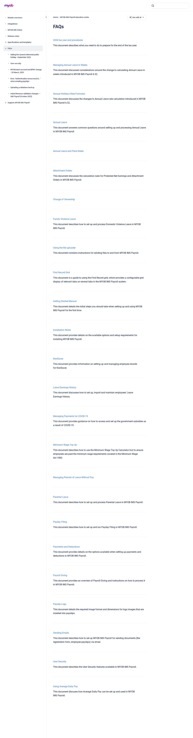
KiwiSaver (58, 358)
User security (15, 63)
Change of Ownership (64, 199)
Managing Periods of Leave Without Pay (73, 477)
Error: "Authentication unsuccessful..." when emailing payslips (25, 80)
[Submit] (153, 5)
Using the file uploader (64, 247)
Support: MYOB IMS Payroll (19, 103)
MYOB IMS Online (15, 30)
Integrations (12, 24)
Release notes (13, 36)
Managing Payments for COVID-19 (70, 416)
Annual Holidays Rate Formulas (69, 93)
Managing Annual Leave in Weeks (70, 65)
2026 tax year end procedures (68, 40)
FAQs (10, 48)
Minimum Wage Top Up (65, 444)
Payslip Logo (59, 604)
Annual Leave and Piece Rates (68, 151)
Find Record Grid (61, 272)
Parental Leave (60, 497)
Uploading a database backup (22, 87)
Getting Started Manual (65, 301)
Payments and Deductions (66, 546)
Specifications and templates (19, 42)
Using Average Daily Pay (65, 686)
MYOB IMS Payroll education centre (74, 17)
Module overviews (15, 18)
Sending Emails (61, 632)
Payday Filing (60, 522)
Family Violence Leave (64, 219)
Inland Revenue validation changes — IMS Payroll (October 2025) (25, 95)
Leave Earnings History (64, 387)
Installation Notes (62, 330)
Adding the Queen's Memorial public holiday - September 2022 (24, 55)
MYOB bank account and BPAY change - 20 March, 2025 (26, 70)
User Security (59, 661)
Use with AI (136, 17)
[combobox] (169, 5)
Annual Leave (60, 122)
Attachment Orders (62, 170)
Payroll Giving (60, 575)
